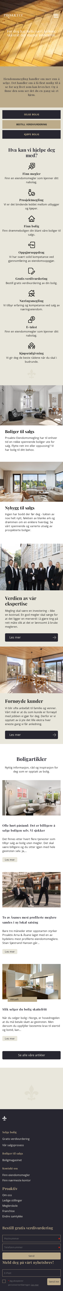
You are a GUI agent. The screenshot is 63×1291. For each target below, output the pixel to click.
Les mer (35, 1284)
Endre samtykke (12, 1216)
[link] (43, 16)
